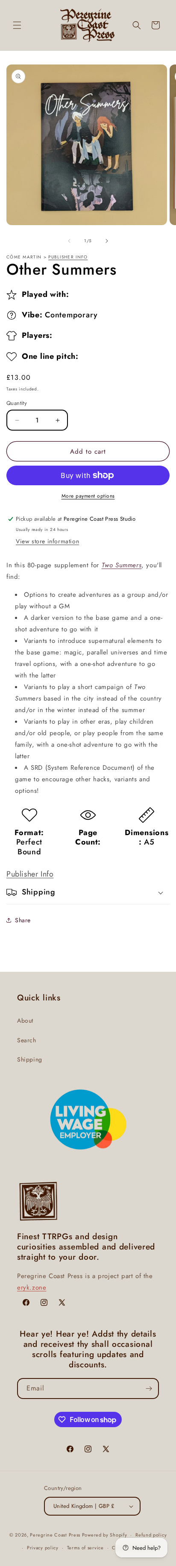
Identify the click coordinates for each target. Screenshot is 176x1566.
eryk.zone (31, 1287)
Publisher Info (68, 257)
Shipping (29, 1059)
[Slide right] (106, 241)
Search (26, 1040)
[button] (17, 25)
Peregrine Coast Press (55, 1534)
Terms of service (85, 1547)
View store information (47, 541)
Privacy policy (43, 1547)
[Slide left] (69, 241)
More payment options (88, 496)
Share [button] (23, 920)
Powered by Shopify (104, 1534)
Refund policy (151, 1534)
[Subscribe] (148, 1388)
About (25, 1020)
